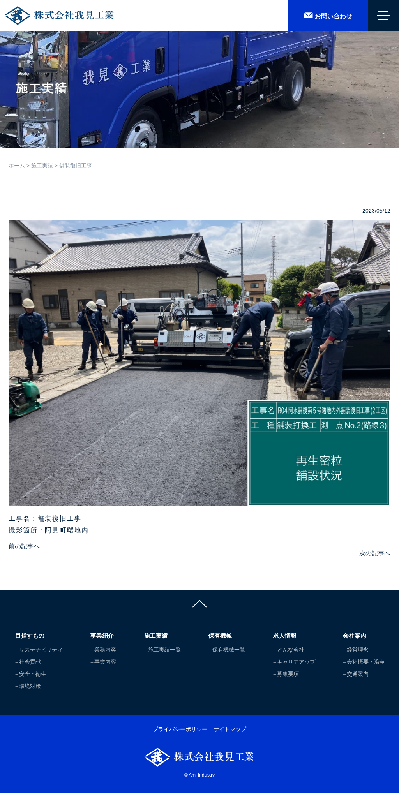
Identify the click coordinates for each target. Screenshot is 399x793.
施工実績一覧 (164, 650)
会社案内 (354, 635)
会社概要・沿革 (366, 662)
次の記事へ (374, 553)
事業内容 (105, 662)
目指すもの (29, 635)
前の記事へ (24, 546)
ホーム (17, 165)
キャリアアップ (296, 662)
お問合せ (333, 16)
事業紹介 (102, 635)
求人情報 (285, 635)
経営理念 (358, 650)
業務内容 (105, 650)
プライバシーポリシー (180, 729)
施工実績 (42, 165)
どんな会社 (290, 650)
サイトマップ (230, 729)
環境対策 (30, 686)
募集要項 (288, 674)
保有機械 (220, 635)
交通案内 (358, 674)
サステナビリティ (41, 650)
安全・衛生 (32, 674)
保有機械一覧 (228, 650)
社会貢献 (30, 662)
